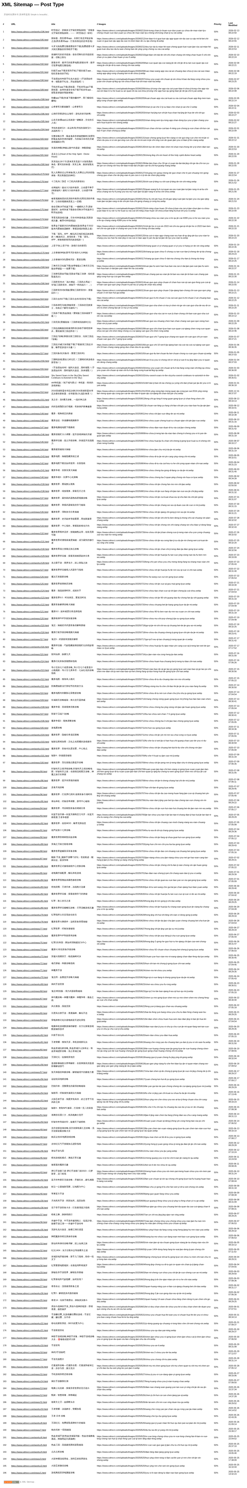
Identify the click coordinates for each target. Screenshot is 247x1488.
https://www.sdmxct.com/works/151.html (30, 400)
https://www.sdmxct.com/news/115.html (29, 654)
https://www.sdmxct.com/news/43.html (29, 1172)
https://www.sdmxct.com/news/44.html (29, 1165)
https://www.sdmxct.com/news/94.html (29, 808)
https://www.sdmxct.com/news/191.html (29, 72)
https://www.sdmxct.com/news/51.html (29, 1115)
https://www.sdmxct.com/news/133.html (29, 526)
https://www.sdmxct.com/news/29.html (29, 1272)
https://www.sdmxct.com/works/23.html (29, 1316)
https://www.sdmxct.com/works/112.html (30, 679)
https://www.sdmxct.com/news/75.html (29, 942)
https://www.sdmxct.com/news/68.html (29, 991)
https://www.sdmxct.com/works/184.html (30, 129)
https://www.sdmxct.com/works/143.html (30, 456)
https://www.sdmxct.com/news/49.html (29, 1129)
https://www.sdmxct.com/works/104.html (30, 735)
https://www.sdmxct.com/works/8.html (29, 1423)
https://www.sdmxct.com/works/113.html (30, 670)
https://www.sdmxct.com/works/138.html (30, 491)
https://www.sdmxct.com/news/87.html (29, 859)
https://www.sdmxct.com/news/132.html (29, 533)
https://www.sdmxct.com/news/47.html (29, 1144)
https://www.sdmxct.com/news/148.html (29, 420)
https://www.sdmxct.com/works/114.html (30, 661)
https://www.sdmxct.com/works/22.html (29, 1323)
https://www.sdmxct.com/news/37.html (29, 1214)
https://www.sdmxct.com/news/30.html (29, 1265)
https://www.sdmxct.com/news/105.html (29, 728)
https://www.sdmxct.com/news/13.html (29, 1388)
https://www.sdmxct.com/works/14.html (29, 1381)
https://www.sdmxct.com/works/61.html (29, 1042)
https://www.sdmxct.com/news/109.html (29, 700)
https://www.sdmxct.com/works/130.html (30, 549)
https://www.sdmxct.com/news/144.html (29, 449)
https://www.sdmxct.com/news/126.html (29, 577)
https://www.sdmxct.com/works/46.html (29, 1151)
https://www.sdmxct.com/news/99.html (29, 771)
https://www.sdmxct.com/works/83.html (29, 887)
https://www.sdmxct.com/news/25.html (29, 1300)
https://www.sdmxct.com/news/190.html (29, 80)
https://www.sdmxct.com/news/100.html (29, 762)
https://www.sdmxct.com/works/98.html (29, 780)
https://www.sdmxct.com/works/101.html (30, 756)
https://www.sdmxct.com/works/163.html (30, 306)
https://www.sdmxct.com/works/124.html (30, 591)
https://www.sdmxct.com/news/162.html (29, 314)
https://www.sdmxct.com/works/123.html (30, 598)
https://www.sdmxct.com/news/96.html (29, 794)
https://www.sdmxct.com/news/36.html (29, 1222)
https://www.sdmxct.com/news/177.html (29, 190)
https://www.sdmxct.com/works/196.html (30, 31)
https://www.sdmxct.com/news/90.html (29, 837)
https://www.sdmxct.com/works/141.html (30, 470)
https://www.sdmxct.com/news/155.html (29, 369)
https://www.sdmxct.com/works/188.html (30, 99)
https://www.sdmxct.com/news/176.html (29, 200)
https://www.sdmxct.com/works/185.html (30, 121)
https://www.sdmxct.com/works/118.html (30, 632)
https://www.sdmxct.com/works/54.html (29, 1093)
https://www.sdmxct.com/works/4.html (29, 1452)
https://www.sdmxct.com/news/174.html (29, 219)
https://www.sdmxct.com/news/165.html (29, 291)
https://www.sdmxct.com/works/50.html (29, 1122)
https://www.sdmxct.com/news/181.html (29, 155)
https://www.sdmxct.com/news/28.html (29, 1279)
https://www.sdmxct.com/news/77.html (29, 929)
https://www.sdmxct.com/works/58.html (29, 1065)
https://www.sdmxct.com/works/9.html (29, 1416)
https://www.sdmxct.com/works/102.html (30, 749)
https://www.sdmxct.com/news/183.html (29, 139)
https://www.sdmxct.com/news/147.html (29, 427)
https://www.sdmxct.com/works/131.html (30, 541)
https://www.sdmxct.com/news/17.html (29, 1359)
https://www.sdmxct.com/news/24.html (29, 1308)
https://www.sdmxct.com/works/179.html (30, 174)
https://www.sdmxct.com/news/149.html (29, 413)
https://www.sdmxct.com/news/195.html (29, 40)
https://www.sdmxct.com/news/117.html (29, 639)
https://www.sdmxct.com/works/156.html (30, 361)
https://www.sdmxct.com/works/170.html (30, 253)
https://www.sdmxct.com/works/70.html (29, 977)
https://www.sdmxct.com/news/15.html (29, 1374)
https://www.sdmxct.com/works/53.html (29, 1100)
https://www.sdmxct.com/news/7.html (28, 1430)
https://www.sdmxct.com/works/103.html (30, 742)
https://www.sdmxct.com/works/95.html (29, 801)
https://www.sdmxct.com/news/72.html (29, 963)
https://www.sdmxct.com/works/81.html (29, 901)
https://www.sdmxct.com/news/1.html (28, 1473)
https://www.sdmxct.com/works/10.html (29, 1409)
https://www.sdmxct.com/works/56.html (29, 1079)
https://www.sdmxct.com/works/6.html (29, 1437)
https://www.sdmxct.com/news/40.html (29, 1194)
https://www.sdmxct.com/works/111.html (30, 686)
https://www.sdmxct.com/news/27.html (29, 1286)
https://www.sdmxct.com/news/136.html (29, 505)
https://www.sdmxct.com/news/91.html (29, 830)
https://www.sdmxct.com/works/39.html (29, 1201)
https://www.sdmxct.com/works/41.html (29, 1187)
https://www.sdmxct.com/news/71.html (29, 970)
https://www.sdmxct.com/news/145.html (29, 442)
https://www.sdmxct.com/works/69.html (29, 984)
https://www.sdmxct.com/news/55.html (29, 1086)
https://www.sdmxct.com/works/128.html (30, 563)
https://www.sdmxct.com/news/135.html (29, 512)
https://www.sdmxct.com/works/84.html (29, 880)
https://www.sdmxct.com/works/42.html (29, 1180)
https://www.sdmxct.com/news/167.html (29, 275)
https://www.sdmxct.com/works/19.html (29, 1345)
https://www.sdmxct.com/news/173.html (29, 227)
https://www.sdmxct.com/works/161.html (30, 322)
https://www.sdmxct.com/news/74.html (29, 949)
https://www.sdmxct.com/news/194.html (29, 48)
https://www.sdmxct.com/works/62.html (29, 1035)
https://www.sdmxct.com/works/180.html (30, 164)
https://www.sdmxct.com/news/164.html (29, 299)
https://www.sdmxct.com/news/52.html (29, 1108)
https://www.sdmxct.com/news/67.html (29, 999)
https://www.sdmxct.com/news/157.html (29, 353)
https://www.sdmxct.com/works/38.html (29, 1208)
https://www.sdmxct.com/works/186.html (30, 114)
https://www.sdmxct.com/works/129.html (30, 556)
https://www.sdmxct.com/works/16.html (29, 1367)
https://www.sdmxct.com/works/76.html (29, 936)
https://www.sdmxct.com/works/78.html (29, 922)
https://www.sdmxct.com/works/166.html (30, 283)
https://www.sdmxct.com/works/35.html (29, 1230)
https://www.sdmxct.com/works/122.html (30, 604)
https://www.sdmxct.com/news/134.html (29, 519)
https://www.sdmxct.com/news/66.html (29, 1006)
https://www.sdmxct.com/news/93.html (29, 816)
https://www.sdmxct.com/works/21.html (29, 1330)
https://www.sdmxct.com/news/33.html (29, 1243)
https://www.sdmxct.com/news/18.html (29, 1352)
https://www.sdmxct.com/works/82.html (29, 894)
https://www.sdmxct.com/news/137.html (29, 498)
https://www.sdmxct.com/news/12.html (29, 1395)
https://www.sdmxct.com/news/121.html (29, 611)
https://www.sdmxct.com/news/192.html (29, 64)
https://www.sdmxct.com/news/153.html (29, 384)
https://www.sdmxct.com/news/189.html (29, 90)
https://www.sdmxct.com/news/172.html (29, 237)
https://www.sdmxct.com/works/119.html (30, 625)
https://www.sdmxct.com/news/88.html (29, 851)
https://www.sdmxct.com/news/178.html (29, 181)
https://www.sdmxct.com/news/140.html (29, 477)
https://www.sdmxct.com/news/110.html (29, 693)
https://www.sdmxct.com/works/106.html (30, 721)
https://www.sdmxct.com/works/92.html (29, 823)
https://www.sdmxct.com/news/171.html (29, 246)
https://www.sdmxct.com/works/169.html (30, 260)
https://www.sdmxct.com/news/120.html (29, 618)
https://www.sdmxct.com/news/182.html (29, 148)
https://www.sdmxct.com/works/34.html (29, 1236)
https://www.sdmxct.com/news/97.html (29, 787)
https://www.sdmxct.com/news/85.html (29, 873)
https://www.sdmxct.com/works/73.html (29, 956)
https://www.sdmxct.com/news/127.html (29, 570)
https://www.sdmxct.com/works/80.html (29, 908)
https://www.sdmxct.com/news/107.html (29, 714)
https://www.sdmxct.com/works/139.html (30, 484)
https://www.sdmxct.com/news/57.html (29, 1072)
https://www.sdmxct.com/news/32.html (29, 1250)
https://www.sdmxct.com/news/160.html (29, 330)
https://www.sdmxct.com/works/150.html (30, 407)
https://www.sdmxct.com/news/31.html (29, 1258)
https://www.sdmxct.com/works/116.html (30, 647)
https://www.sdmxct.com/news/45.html (29, 1158)
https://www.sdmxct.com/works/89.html (29, 844)
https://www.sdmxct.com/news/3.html (28, 1459)
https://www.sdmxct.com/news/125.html (29, 584)
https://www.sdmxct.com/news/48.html (29, 1137)
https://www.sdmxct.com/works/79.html (29, 915)
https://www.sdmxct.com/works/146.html (30, 434)
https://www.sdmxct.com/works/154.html (30, 376)
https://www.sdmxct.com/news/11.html (29, 1402)
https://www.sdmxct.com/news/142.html (29, 463)
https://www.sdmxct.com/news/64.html (29, 1020)
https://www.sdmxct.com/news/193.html (29, 56)
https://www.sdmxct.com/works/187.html (30, 107)
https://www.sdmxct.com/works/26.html (29, 1293)
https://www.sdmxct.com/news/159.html (29, 338)
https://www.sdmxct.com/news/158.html (29, 346)
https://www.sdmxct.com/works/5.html (29, 1445)
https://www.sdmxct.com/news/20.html (29, 1338)
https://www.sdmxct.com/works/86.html (29, 866)
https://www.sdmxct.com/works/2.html (29, 1466)
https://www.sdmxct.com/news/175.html (29, 209)
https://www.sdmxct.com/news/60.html (29, 1050)
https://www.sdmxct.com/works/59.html (29, 1057)
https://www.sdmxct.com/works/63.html (29, 1028)
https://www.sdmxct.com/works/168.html (30, 267)
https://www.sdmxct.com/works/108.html (30, 707)
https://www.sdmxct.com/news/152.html (29, 392)
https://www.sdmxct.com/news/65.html (29, 1013)
